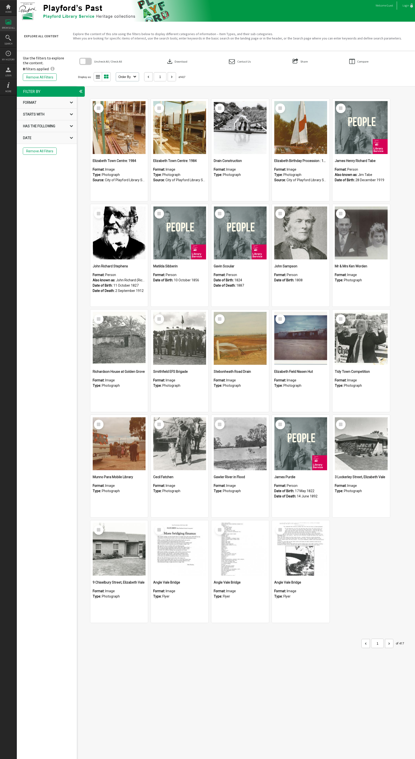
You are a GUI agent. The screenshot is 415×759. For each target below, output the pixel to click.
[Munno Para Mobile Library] (119, 443)
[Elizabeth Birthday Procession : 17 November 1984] (300, 127)
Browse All (8, 27)
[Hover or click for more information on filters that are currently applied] (52, 68)
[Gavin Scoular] (240, 232)
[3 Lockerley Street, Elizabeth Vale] (361, 443)
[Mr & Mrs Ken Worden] (361, 232)
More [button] (8, 91)
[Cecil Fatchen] (179, 443)
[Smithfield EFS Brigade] (179, 338)
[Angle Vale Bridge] (179, 549)
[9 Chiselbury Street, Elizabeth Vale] (119, 549)
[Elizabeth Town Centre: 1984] (119, 127)
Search (8, 43)
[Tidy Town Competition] (361, 338)
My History (8, 59)
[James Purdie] (300, 443)
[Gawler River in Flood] (240, 443)
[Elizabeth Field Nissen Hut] (300, 338)
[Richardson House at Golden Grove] (119, 338)
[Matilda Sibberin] (179, 232)
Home (8, 11)
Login (8, 75)
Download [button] (176, 61)
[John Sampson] (300, 232)
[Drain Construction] (240, 127)
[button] (239, 61)
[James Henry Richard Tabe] (361, 127)
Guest (390, 5)
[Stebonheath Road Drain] (240, 338)
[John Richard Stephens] (119, 232)
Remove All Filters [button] (39, 77)
